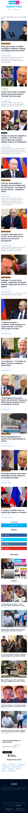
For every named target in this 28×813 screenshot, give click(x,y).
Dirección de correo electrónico (10, 746)
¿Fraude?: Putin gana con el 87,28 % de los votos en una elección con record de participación (12, 237)
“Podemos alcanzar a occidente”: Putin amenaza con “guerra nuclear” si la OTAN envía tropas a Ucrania (13, 325)
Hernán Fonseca (7, 55)
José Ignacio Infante (8, 517)
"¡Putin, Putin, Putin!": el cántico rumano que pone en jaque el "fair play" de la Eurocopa (13, 94)
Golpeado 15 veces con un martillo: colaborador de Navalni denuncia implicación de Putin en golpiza (14, 283)
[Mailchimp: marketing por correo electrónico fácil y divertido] (12, 756)
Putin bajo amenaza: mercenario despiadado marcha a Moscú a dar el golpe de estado (13, 476)
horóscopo (18, 768)
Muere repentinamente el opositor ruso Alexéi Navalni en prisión (13, 439)
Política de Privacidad (20, 810)
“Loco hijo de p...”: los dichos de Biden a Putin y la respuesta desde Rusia (13, 363)
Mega (3, 770)
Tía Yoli (4, 768)
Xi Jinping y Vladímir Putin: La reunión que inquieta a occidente (13, 511)
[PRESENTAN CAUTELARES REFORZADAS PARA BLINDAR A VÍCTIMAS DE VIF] (9, 568)
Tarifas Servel (19, 808)
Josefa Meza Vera (7, 245)
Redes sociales (21, 764)
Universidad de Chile (17, 766)
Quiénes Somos (9, 808)
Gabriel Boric (12, 764)
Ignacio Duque (6, 196)
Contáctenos (9, 810)
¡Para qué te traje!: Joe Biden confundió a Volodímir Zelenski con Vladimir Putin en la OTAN (13, 48)
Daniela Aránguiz (11, 770)
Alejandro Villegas (7, 482)
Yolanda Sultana (6, 766)
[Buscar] (24, 2)
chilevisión (10, 768)
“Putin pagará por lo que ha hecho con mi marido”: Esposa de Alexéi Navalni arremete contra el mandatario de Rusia (14, 401)
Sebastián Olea (6, 409)
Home (9, 9)
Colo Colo (4, 764)
